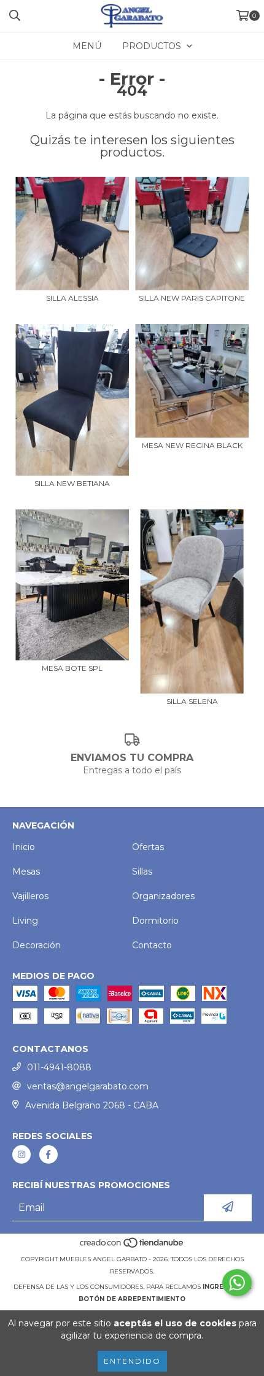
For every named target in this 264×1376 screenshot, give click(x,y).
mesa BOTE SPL (72, 668)
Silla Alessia (72, 298)
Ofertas (148, 846)
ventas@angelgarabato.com (88, 1086)
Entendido (132, 1361)
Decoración (36, 945)
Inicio (23, 846)
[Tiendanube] (132, 1247)
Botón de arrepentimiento (132, 1299)
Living (25, 920)
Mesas (26, 871)
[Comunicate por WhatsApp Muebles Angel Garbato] (237, 1282)
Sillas (142, 871)
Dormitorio (155, 920)
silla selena (192, 701)
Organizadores (163, 896)
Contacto (152, 945)
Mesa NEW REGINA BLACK (192, 445)
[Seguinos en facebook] (48, 1154)
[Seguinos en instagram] (21, 1154)
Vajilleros (30, 896)
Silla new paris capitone (192, 298)
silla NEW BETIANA (72, 483)
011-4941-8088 (59, 1067)
